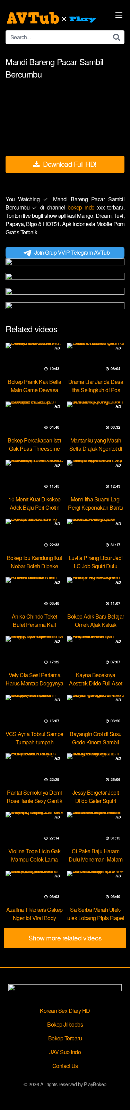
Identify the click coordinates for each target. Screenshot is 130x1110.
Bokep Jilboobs (65, 1024)
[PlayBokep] (52, 18)
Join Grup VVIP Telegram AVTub (72, 252)
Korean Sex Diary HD (65, 1011)
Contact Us (65, 1066)
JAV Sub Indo (65, 1052)
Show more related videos (65, 937)
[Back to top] (117, 1095)
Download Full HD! (69, 164)
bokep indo (82, 207)
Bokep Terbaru (65, 1038)
